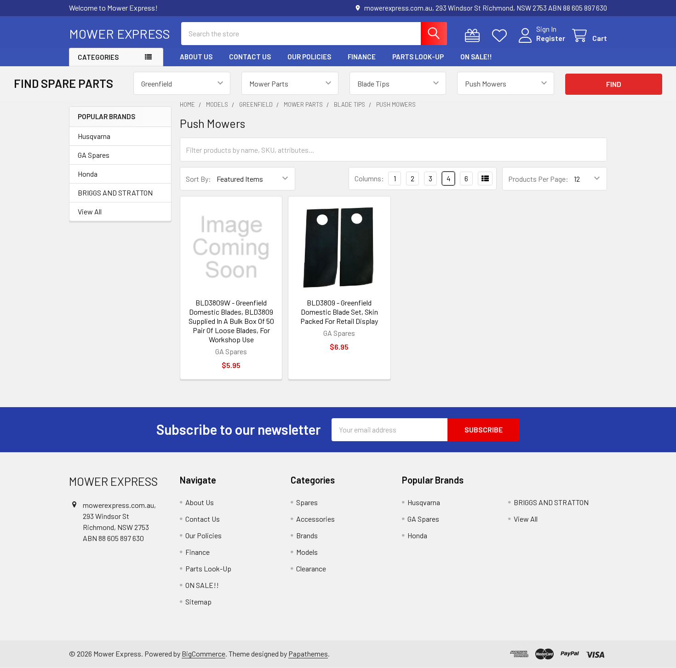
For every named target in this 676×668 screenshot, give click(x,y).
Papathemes (308, 653)
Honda (87, 173)
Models (307, 551)
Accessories (315, 518)
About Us (196, 56)
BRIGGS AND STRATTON (115, 192)
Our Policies (309, 56)
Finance (362, 56)
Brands (307, 535)
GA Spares (93, 154)
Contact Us (250, 56)
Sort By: (198, 178)
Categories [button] (98, 57)
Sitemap (198, 601)
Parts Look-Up (418, 56)
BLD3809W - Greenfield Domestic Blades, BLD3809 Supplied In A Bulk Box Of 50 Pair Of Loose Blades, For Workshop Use (231, 321)
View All (90, 211)
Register (550, 38)
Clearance (311, 568)
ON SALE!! (476, 56)
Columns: (369, 178)
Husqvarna (94, 136)
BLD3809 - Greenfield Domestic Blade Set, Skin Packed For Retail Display (339, 311)
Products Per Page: (538, 178)
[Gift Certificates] (474, 36)
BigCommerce (203, 653)
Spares (307, 502)
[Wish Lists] (501, 36)
